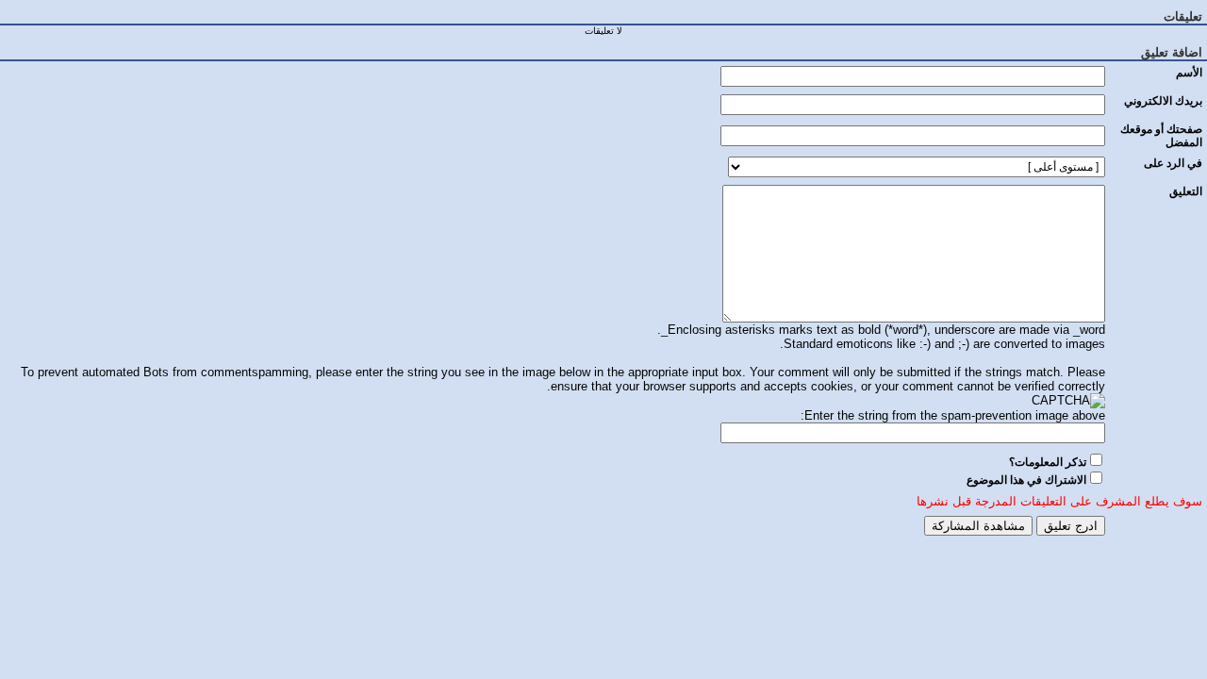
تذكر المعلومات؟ (1047, 462)
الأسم (1189, 72)
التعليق (1185, 191)
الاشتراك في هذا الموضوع (1026, 480)
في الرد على (1173, 163)
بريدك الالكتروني (1163, 101)
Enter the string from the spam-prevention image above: (953, 415)
